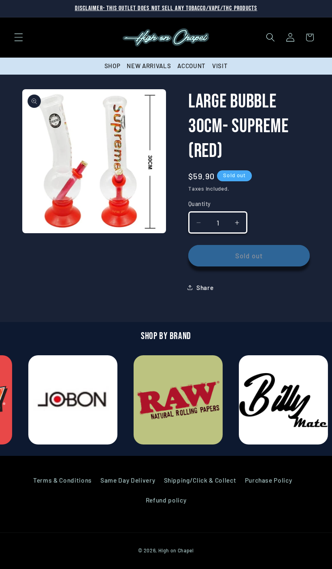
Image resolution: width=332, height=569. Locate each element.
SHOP (112, 65)
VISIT (220, 65)
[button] (18, 37)
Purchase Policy (268, 480)
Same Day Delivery (127, 480)
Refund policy (166, 500)
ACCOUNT (191, 65)
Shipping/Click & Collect (200, 480)
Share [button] (204, 287)
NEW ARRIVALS (149, 65)
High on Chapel (176, 550)
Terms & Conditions (62, 480)
